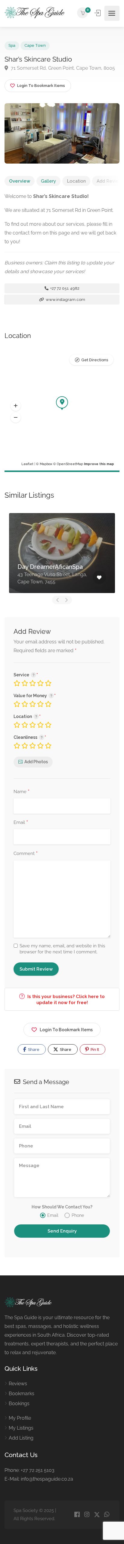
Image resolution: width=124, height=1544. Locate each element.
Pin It (94, 1049)
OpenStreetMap (70, 464)
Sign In (98, 13)
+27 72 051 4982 (64, 288)
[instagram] (87, 1515)
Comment (26, 853)
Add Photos (36, 761)
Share (33, 1049)
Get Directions (94, 360)
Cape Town (35, 45)
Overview (19, 181)
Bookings (19, 1403)
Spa (11, 45)
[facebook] (77, 1515)
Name (21, 792)
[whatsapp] (106, 1515)
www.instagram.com (65, 299)
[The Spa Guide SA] (36, 13)
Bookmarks (21, 1393)
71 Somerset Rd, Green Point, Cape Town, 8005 (62, 68)
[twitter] (97, 1515)
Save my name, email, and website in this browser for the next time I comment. (62, 949)
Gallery (48, 181)
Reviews (18, 1383)
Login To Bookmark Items (66, 1029)
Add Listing (21, 1438)
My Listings (21, 1428)
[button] (16, 406)
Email (21, 822)
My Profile (20, 1418)
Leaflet (27, 464)
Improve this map (99, 464)
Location (76, 181)
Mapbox (46, 464)
